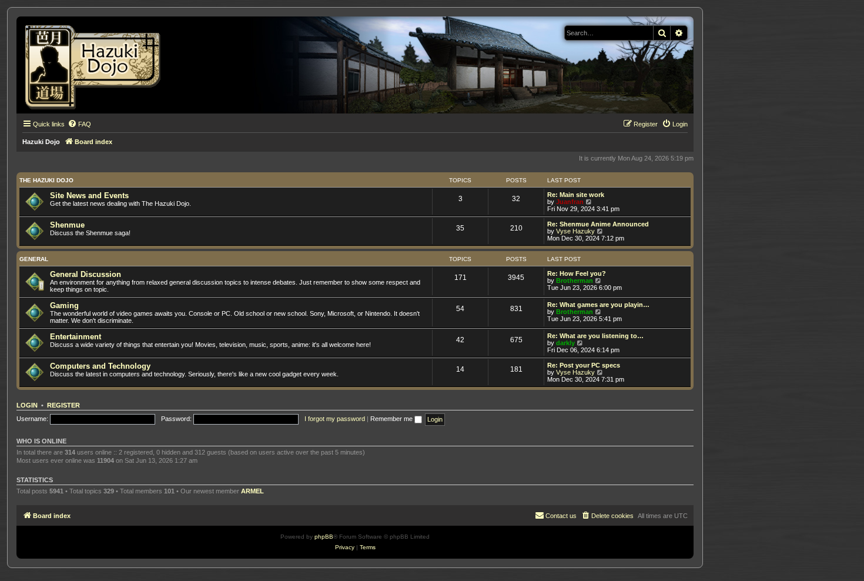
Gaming (64, 305)
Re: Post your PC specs (583, 365)
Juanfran (570, 201)
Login (27, 405)
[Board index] (96, 65)
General (33, 259)
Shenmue (67, 225)
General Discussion (85, 274)
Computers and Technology (100, 366)
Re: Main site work (575, 194)
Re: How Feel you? (576, 273)
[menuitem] (79, 124)
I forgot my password (334, 418)
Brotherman (574, 280)
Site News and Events (89, 195)
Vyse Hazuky (575, 231)
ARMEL (252, 491)
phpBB (323, 536)
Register (63, 405)
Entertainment (75, 336)
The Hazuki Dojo (46, 180)
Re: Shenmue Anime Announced (598, 224)
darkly (565, 342)
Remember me (392, 418)
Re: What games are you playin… (598, 304)
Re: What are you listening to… (595, 335)
